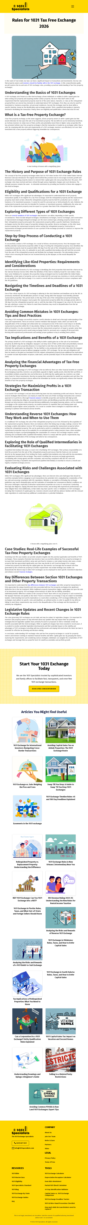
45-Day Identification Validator (56, 1189)
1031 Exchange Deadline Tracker (57, 1199)
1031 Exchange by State (21, 1193)
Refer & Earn (50, 1140)
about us (48, 1132)
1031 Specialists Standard (21, 1185)
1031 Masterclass (18, 1177)
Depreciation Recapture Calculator (58, 1177)
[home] (40, 6)
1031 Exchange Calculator (54, 1173)
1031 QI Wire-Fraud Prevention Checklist (60, 1203)
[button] (72, 6)
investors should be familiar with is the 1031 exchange (41, 83)
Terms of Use (50, 1162)
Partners (48, 1145)
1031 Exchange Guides (20, 1197)
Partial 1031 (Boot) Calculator (56, 1185)
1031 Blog (15, 1189)
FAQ (13, 1201)
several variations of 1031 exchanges (25, 216)
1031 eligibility (17, 1181)
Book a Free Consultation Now (44, 689)
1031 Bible (15, 1173)
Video (47, 1148)
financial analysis (35, 398)
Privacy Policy (50, 1158)
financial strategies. (26, 572)
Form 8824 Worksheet (53, 1181)
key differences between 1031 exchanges (42, 585)
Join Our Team (50, 1136)
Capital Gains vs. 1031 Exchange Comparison (57, 1194)
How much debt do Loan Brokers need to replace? (60, 1208)
